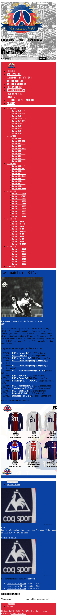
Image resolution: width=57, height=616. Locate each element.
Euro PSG (11, 96)
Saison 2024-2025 (19, 259)
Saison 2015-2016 (18, 234)
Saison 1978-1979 (18, 131)
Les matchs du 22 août (16, 583)
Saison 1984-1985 (19, 148)
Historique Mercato (16, 90)
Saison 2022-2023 (19, 254)
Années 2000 (11, 191)
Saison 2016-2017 (18, 236)
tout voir (31, 579)
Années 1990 (11, 163)
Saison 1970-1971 (18, 111)
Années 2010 (11, 219)
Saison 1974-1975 (19, 121)
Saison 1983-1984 (19, 146)
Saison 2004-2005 (19, 203)
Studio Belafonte (18, 613)
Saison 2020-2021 (19, 249)
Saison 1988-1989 (18, 158)
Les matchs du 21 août (16, 586)
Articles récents (13, 484)
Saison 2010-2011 (18, 221)
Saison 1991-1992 (18, 168)
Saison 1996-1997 (18, 181)
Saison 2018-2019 (18, 241)
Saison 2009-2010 (19, 216)
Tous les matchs (14, 93)
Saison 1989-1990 (18, 161)
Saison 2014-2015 (19, 231)
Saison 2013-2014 (19, 229)
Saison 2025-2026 (19, 261)
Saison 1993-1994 (19, 173)
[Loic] (18, 522)
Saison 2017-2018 (18, 239)
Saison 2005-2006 (19, 206)
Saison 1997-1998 (18, 183)
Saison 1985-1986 (18, 151)
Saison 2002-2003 (19, 198)
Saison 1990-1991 (18, 166)
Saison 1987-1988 (18, 156)
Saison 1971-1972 (18, 113)
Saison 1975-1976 (18, 123)
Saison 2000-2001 (19, 193)
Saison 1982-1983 (18, 143)
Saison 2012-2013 (18, 226)
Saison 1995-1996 (18, 178)
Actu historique (14, 74)
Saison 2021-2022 (19, 251)
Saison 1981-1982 (18, 141)
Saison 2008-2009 (19, 213)
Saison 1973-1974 (19, 118)
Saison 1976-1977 (18, 126)
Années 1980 (11, 136)
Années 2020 (11, 246)
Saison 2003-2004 (19, 201)
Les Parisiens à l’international (21, 100)
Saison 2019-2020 (19, 244)
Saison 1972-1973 (18, 116)
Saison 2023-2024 (19, 256)
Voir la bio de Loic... (10, 538)
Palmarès (11, 103)
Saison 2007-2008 (19, 211)
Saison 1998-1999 (18, 186)
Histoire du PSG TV (15, 80)
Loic (3, 527)
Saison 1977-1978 (18, 128)
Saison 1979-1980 (18, 133)
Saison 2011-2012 (18, 224)
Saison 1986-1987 (18, 153)
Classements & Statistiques (20, 77)
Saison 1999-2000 (19, 188)
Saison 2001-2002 (19, 196)
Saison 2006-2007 (19, 208)
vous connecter (18, 599)
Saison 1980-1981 (18, 138)
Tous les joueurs (14, 87)
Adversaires (11, 266)
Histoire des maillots (16, 83)
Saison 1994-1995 (19, 176)
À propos (12, 482)
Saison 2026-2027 (19, 264)
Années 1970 (11, 108)
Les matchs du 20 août (16, 588)
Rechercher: (6, 58)
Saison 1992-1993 (18, 171)
